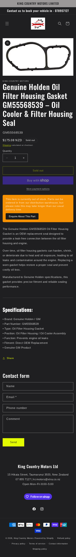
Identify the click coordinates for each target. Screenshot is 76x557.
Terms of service (37, 544)
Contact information (58, 544)
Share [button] (10, 358)
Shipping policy (40, 549)
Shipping (7, 145)
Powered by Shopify (44, 538)
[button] (7, 23)
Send (13, 442)
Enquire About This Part (22, 216)
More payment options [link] (38, 189)
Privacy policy (18, 544)
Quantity (7, 151)
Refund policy (64, 538)
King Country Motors (24, 538)
